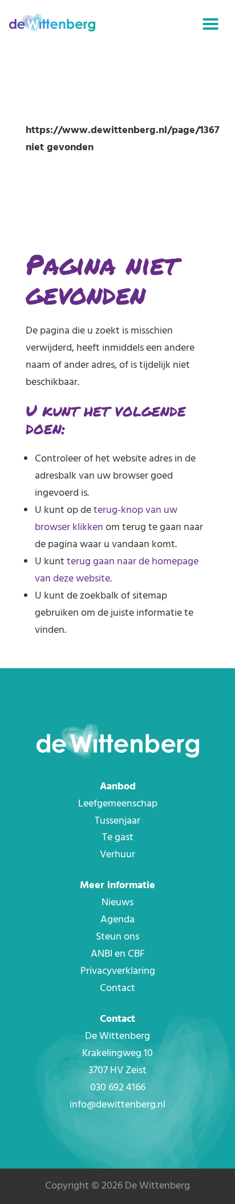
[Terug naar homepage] (52, 24)
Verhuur (117, 854)
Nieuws (117, 902)
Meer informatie (117, 885)
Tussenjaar (117, 821)
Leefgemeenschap (117, 804)
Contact (117, 988)
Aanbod (118, 786)
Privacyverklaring (117, 971)
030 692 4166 (117, 1087)
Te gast (117, 837)
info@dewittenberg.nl (117, 1105)
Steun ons (117, 937)
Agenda (117, 920)
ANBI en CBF (118, 954)
